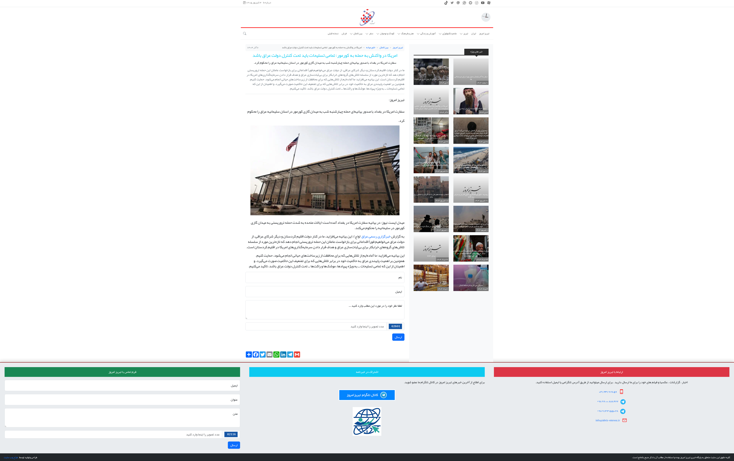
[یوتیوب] (483, 4)
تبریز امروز (398, 47)
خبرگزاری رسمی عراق (376, 236)
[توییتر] (452, 4)
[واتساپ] (464, 4)
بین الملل (383, 47)
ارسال (398, 337)
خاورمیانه (370, 47)
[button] (464, 33)
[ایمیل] (458, 4)
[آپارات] (489, 4)
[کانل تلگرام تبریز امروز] (367, 395)
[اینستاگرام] (477, 4)
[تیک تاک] (446, 4)
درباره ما (267, 3)
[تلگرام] (470, 4)
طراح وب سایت (11, 457)
